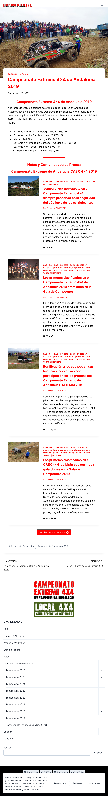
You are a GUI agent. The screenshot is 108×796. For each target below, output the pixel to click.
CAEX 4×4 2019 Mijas (64, 268)
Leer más (49, 247)
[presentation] (23, 186)
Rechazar (77, 783)
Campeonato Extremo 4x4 (21, 546)
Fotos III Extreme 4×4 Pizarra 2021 (85, 563)
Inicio (6, 629)
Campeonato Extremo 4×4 (18, 663)
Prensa (14, 93)
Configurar (94, 783)
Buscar (7, 747)
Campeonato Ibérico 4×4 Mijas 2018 (26, 725)
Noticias (23, 74)
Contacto (8, 738)
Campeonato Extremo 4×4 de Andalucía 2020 (26, 565)
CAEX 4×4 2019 (61, 181)
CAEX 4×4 (47, 181)
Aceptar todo (60, 783)
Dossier (7, 731)
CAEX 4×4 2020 (77, 181)
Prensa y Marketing (14, 643)
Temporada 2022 (15, 697)
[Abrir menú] (102, 5)
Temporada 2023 (15, 690)
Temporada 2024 (15, 684)
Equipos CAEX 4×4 (14, 636)
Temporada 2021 (15, 704)
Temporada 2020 (15, 711)
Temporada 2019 (15, 718)
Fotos (6, 656)
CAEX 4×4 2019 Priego (63, 270)
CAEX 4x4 (12, 74)
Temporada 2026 (15, 670)
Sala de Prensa (12, 649)
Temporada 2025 (15, 677)
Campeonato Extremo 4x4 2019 (53, 546)
